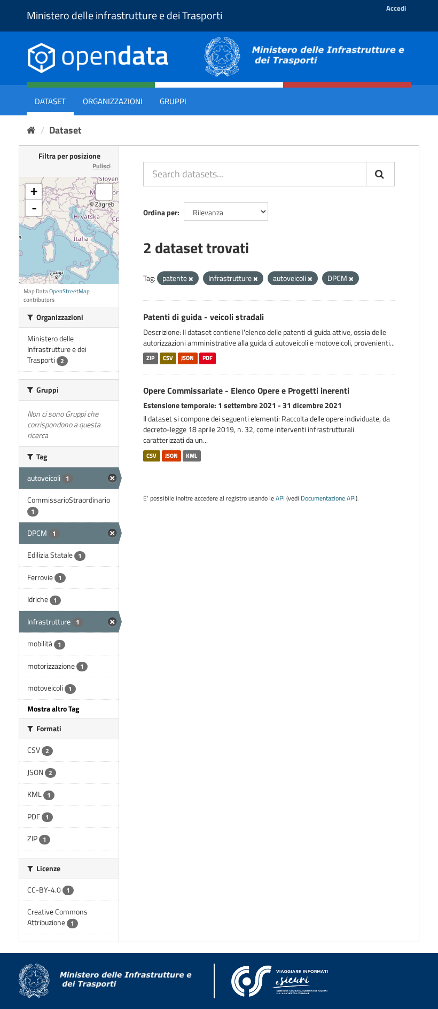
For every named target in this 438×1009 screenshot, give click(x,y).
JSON (187, 358)
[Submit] (380, 174)
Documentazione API (328, 498)
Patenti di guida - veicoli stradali (203, 316)
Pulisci (101, 166)
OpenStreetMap (69, 291)
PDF (207, 358)
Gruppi (173, 101)
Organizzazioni (113, 101)
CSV (168, 358)
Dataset (50, 101)
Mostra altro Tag (53, 708)
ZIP (150, 358)
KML (191, 455)
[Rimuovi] (191, 279)
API (280, 498)
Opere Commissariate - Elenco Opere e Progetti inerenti (246, 390)
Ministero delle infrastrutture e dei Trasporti (124, 15)
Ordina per (160, 212)
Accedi (396, 8)
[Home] (31, 130)
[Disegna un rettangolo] (104, 192)
